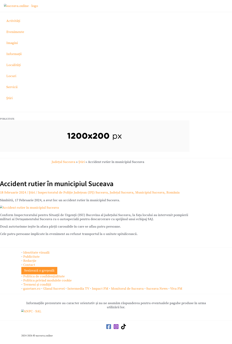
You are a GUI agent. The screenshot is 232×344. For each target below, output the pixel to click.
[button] (39, 270)
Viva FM (176, 289)
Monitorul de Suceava (127, 289)
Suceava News (157, 289)
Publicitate (31, 257)
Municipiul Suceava (149, 193)
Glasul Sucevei (54, 289)
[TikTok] (123, 328)
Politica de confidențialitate (44, 276)
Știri (81, 162)
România (173, 193)
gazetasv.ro (31, 289)
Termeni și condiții (37, 285)
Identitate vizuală (36, 253)
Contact (29, 265)
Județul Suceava (63, 162)
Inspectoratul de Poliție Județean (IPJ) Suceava (73, 193)
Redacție (29, 261)
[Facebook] (108, 328)
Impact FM (100, 289)
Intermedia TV (78, 289)
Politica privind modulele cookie (47, 280)
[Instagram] (116, 328)
